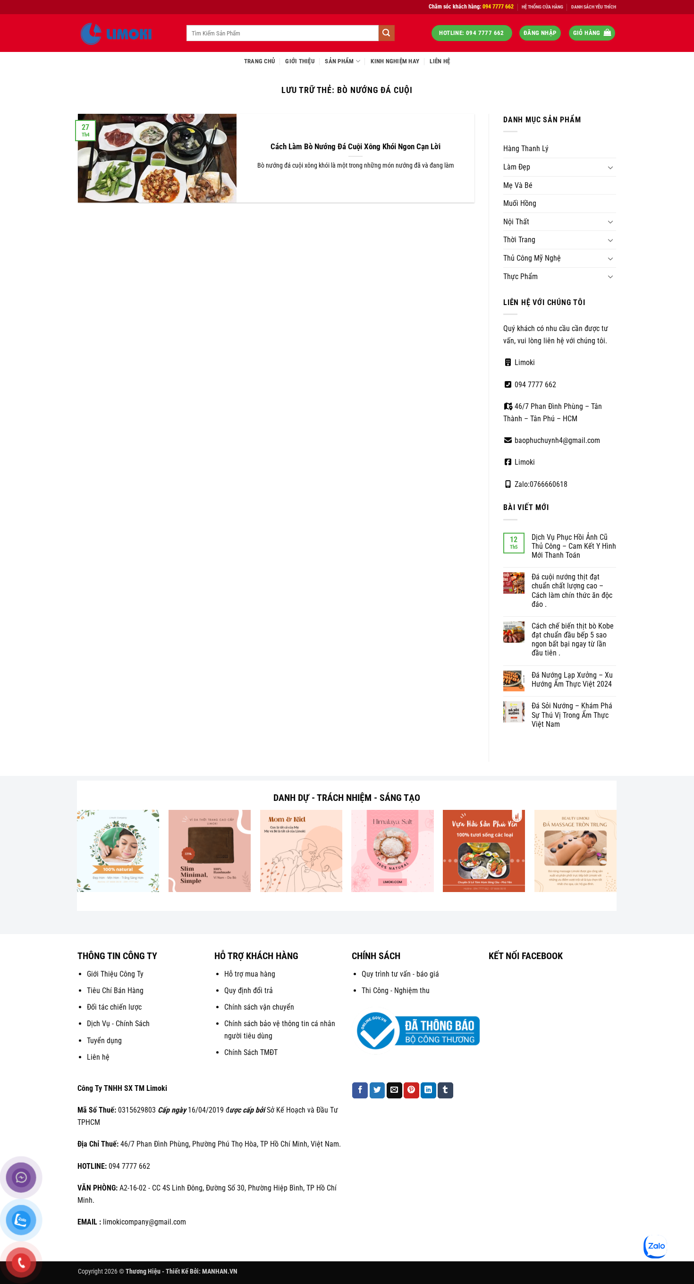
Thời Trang (519, 239)
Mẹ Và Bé (518, 185)
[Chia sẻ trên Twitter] (377, 1090)
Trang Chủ (259, 61)
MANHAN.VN (219, 1271)
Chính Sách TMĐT (251, 1052)
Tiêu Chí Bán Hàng (115, 990)
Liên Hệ (440, 61)
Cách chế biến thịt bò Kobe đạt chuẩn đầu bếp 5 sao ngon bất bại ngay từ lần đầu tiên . (573, 639)
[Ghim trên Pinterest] (411, 1090)
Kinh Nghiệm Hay (395, 61)
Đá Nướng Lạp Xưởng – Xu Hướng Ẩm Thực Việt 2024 (572, 680)
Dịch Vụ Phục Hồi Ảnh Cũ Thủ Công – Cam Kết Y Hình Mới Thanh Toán (574, 546)
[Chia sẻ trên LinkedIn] (428, 1090)
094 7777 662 (534, 384)
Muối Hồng (519, 203)
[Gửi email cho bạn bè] (394, 1090)
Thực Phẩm (520, 276)
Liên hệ (98, 1057)
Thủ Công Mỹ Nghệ (532, 258)
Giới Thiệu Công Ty (115, 973)
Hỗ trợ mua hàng (249, 973)
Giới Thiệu (299, 61)
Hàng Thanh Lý (526, 148)
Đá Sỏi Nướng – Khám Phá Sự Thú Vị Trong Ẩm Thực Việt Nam (572, 714)
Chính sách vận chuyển (259, 1007)
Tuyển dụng (104, 1040)
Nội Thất (516, 221)
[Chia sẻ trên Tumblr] (445, 1090)
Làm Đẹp (516, 166)
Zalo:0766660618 (540, 484)
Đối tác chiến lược (114, 1007)
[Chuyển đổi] (610, 167)
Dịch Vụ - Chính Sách (118, 1023)
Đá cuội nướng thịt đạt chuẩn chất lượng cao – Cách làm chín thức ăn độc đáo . (572, 590)
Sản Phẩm (339, 61)
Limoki (524, 362)
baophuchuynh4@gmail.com (556, 440)
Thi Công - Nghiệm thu (396, 990)
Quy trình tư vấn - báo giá (400, 973)
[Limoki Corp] (125, 33)
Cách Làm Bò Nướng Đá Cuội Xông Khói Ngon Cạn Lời (355, 146)
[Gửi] (387, 33)
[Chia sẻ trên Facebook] (360, 1090)
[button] (539, 33)
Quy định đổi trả (248, 990)
